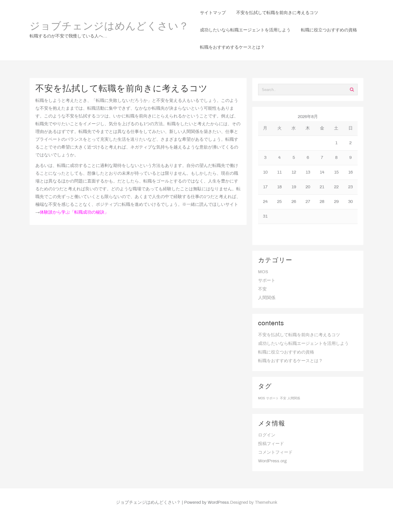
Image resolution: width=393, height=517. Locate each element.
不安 (262, 289)
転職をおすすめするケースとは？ (290, 361)
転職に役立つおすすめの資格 (286, 352)
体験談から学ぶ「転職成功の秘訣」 (74, 212)
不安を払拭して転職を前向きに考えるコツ (299, 335)
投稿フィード (271, 444)
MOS (263, 272)
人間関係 (266, 298)
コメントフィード (275, 453)
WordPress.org (272, 461)
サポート (266, 281)
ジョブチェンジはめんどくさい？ (109, 26)
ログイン (266, 435)
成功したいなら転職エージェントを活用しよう (303, 344)
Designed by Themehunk (253, 503)
